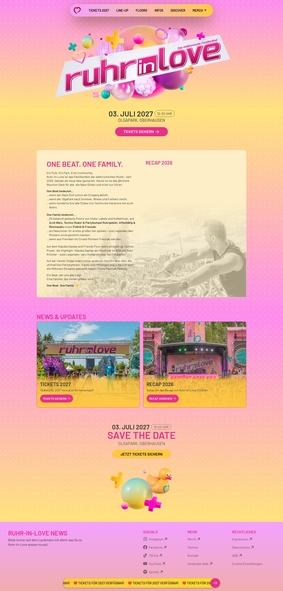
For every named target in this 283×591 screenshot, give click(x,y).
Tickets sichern (139, 131)
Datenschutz (241, 547)
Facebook (156, 547)
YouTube (155, 564)
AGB (235, 555)
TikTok (153, 555)
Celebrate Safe (198, 564)
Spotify (154, 572)
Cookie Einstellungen (247, 564)
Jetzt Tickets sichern (141, 454)
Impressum (240, 539)
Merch (192, 539)
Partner (193, 547)
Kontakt (193, 555)
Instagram (156, 539)
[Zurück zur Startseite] (77, 10)
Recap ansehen (161, 398)
